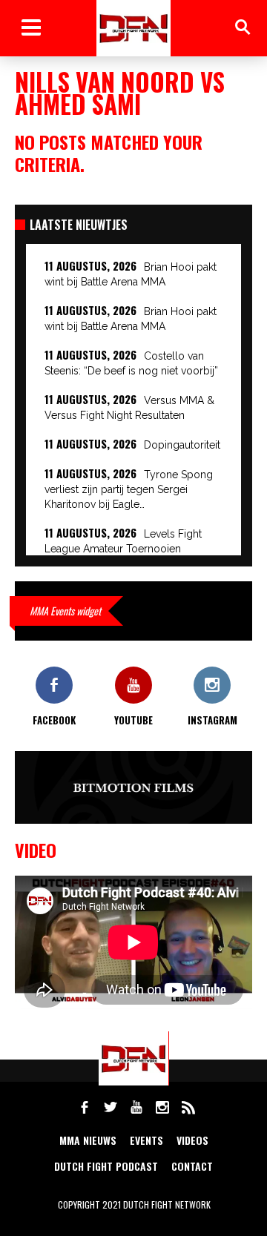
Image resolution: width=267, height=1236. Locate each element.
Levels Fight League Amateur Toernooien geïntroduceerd (123, 548)
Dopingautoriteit (182, 445)
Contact (192, 1166)
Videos (192, 1140)
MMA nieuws (87, 1140)
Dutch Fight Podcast (106, 1166)
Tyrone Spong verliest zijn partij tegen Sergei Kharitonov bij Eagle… (128, 489)
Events (146, 1140)
